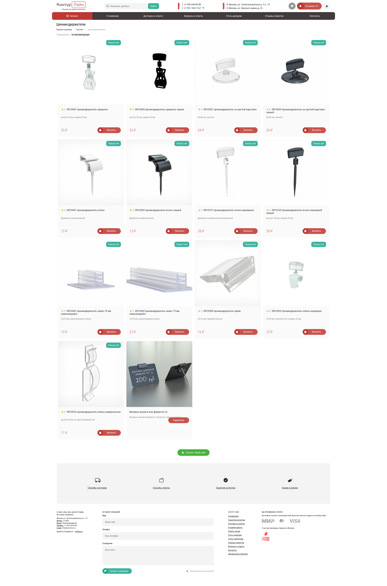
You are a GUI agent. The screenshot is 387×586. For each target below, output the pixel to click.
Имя (104, 515)
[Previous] (61, 71)
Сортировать (63, 34)
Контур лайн (233, 512)
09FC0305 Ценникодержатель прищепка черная (159, 109)
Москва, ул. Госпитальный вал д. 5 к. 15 (249, 4)
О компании (113, 16)
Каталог (73, 16)
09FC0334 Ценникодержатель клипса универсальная (94, 411)
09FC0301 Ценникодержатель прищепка (87, 109)
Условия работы (235, 527)
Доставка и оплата (153, 16)
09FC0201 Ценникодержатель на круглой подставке (230, 109)
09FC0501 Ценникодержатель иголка (85, 210)
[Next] (120, 71)
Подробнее (178, 420)
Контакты (315, 16)
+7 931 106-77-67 (192, 8)
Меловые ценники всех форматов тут (148, 411)
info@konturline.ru (69, 528)
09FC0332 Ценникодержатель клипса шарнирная (297, 311)
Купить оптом (234, 531)
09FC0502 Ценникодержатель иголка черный (158, 210)
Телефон (106, 529)
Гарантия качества (236, 520)
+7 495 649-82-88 (192, 4)
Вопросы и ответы (193, 16)
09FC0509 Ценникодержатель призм (222, 311)
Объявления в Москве (238, 554)
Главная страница (64, 29)
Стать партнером (235, 539)
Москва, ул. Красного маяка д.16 (245, 8)
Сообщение (107, 543)
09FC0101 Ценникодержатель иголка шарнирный (228, 210)
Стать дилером (234, 16)
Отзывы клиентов (274, 16)
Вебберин (79, 532)
